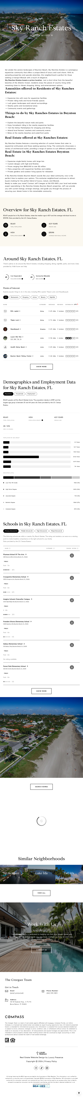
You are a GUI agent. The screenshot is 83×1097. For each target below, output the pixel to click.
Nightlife (53, 297)
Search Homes (41, 787)
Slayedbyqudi (15, 329)
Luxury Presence (55, 1057)
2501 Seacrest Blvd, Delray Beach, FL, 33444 (15, 557)
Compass (51, 1023)
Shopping (26, 297)
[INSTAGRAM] (36, 1068)
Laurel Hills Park (16, 337)
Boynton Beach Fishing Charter (21, 356)
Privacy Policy (50, 1061)
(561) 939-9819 (52, 993)
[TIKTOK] (41, 1068)
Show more (41, 367)
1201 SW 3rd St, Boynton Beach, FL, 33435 (14, 668)
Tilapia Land (15, 320)
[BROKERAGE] (47, 1068)
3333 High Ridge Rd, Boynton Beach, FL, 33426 (16, 601)
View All (42, 893)
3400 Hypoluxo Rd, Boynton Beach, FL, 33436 (15, 624)
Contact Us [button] (41, 950)
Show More (41, 691)
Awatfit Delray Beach (18, 347)
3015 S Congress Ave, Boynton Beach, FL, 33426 (16, 579)
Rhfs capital (14, 311)
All (6, 297)
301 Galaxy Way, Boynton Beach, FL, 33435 (15, 646)
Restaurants (15, 297)
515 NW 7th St (16, 339)
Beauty (44, 297)
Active (35, 297)
